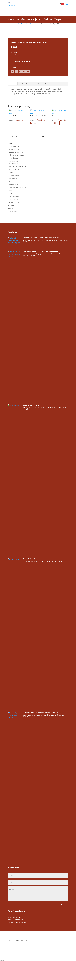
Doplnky (10, 208)
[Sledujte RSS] (62, 946)
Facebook (12, 71)
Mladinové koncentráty (16, 155)
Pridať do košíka (22, 61)
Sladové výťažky (14, 169)
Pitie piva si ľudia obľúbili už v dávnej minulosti (40, 251)
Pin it (16, 71)
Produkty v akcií (13, 211)
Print (28, 71)
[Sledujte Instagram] (66, 946)
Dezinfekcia (11, 205)
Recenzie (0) (42, 84)
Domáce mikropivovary (16, 152)
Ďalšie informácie (26, 84)
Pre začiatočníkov (13, 150)
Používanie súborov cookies (17, 922)
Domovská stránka (14, 24)
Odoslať (62, 904)
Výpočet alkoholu (29, 559)
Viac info (19, 120)
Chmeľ (11, 172)
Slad (10, 190)
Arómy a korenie (14, 182)
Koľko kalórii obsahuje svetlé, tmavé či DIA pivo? (41, 238)
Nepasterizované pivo (31, 405)
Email (24, 71)
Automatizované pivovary (17, 187)
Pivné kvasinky (14, 176)
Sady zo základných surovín (18, 166)
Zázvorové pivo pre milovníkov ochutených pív (40, 712)
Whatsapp (20, 71)
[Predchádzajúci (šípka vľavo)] (1, 960)
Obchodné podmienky (15, 917)
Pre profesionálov (27, 24)
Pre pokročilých (13, 161)
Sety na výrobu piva (14, 146)
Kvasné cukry (13, 158)
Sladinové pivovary (15, 163)
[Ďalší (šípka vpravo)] (3, 960)
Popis (12, 84)
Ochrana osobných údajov (16, 920)
